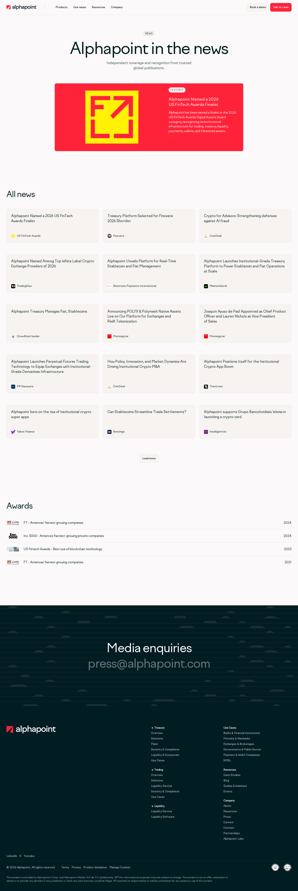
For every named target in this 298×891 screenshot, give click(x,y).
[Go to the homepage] (31, 729)
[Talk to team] (281, 7)
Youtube (29, 856)
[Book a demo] (258, 7)
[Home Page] (21, 7)
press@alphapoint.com (149, 663)
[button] (61, 7)
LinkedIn (11, 856)
